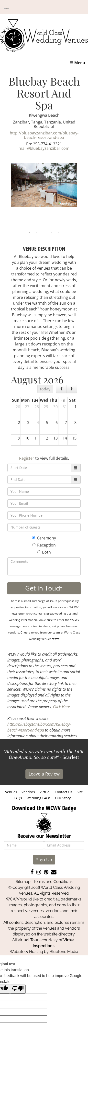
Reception (46, 545)
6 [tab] (58, 232)
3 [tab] (36, 232)
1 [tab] (22, 232)
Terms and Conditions (53, 881)
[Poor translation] (18, 989)
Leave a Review (44, 774)
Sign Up (44, 860)
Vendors (28, 792)
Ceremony (46, 538)
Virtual (45, 792)
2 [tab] (29, 232)
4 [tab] (44, 232)
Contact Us (63, 792)
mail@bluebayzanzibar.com (44, 148)
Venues (11, 792)
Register (26, 458)
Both (46, 552)
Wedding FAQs (39, 798)
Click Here (61, 706)
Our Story (63, 798)
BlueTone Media (64, 951)
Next (80, 196)
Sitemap (23, 881)
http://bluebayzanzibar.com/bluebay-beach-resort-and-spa (44, 135)
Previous (7, 196)
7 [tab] (66, 232)
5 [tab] (51, 232)
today (45, 389)
